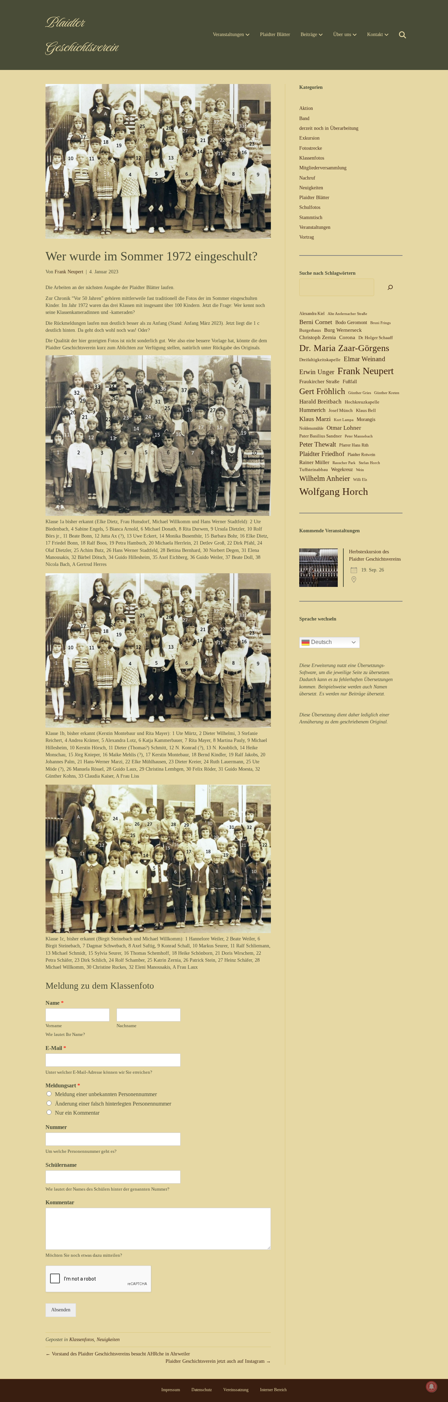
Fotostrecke (310, 148)
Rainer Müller (314, 462)
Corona (347, 337)
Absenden (60, 1309)
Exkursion (309, 138)
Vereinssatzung (235, 1389)
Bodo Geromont (351, 322)
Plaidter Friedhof (321, 453)
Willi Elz (360, 480)
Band (304, 118)
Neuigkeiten (108, 1339)
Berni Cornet (315, 321)
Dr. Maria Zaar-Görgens (344, 348)
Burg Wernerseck (343, 330)
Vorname (54, 1025)
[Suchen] (398, 35)
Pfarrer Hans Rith (354, 445)
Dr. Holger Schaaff (375, 337)
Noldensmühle (311, 428)
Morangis (366, 419)
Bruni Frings (380, 323)
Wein (360, 470)
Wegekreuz (342, 469)
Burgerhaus (310, 330)
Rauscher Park (344, 463)
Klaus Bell (366, 410)
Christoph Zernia (317, 337)
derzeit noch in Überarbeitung (328, 128)
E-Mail (56, 1048)
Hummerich (312, 410)
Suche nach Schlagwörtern (327, 273)
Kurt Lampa (344, 420)
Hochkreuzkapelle (362, 402)
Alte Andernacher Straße (347, 314)
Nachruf (307, 178)
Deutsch (321, 642)
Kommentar (60, 1202)
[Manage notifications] (431, 1386)
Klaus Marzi (315, 418)
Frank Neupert (365, 370)
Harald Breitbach (320, 401)
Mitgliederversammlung (322, 167)
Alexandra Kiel (311, 313)
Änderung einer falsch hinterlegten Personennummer (113, 1104)
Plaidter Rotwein (361, 454)
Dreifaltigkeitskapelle (320, 359)
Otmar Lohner (344, 427)
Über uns (342, 34)
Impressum (170, 1389)
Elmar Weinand (364, 359)
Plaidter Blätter (275, 34)
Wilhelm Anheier (324, 478)
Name (55, 1003)
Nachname (126, 1025)
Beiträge (309, 34)
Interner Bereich (273, 1389)
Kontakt (375, 34)
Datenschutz (201, 1389)
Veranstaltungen (228, 34)
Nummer (56, 1127)
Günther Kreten (386, 393)
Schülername (61, 1165)
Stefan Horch (369, 463)
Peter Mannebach (359, 436)
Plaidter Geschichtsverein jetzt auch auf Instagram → (218, 1361)
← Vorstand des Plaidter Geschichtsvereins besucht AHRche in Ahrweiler (118, 1354)
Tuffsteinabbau (313, 469)
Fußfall (350, 381)
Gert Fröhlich (322, 391)
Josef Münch (341, 410)
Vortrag (306, 237)
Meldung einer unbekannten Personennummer (106, 1094)
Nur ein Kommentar (77, 1113)
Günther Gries (359, 393)
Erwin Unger (316, 372)
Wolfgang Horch (333, 491)
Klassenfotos (81, 1339)
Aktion (306, 108)
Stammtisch (310, 217)
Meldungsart (63, 1085)
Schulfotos (309, 207)
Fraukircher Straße (319, 381)
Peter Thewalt (317, 444)
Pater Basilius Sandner (320, 436)
